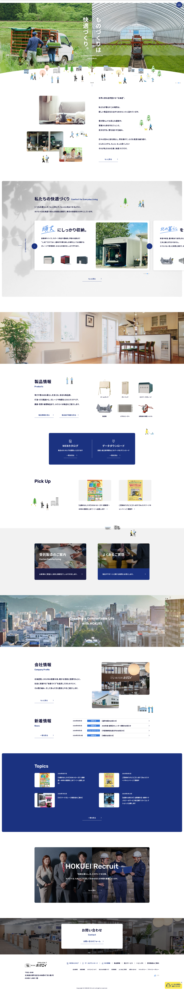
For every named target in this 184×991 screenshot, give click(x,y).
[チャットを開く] (173, 985)
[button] (34, 246)
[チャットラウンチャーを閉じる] (181, 982)
